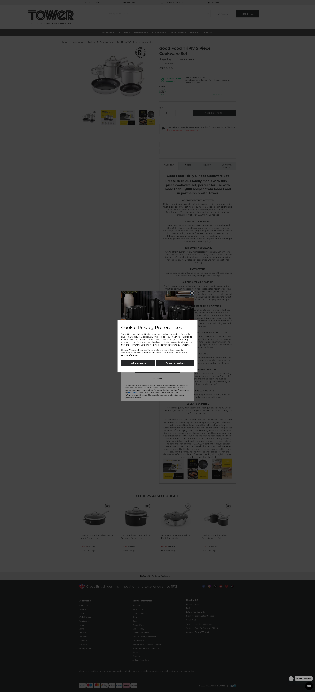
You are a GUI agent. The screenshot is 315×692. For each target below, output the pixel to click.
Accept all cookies (175, 363)
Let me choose (138, 363)
